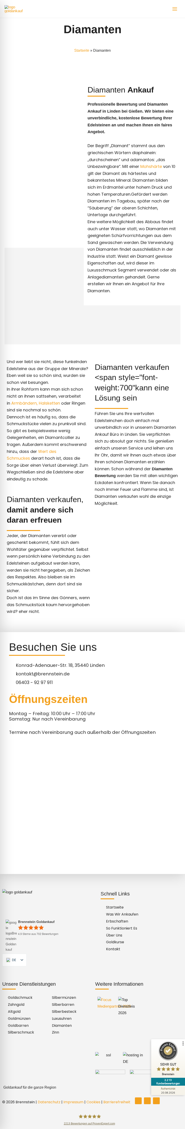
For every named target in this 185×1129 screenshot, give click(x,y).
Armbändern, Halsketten (35, 403)
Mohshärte (151, 166)
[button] (92, 1087)
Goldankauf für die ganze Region (29, 1087)
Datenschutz (49, 1102)
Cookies (93, 1102)
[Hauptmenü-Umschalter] (175, 9)
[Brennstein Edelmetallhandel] (18, 9)
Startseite (81, 50)
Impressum (73, 1102)
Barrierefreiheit (116, 1102)
